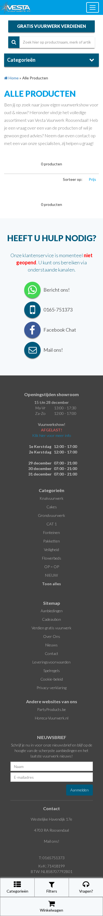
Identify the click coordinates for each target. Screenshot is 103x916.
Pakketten (51, 541)
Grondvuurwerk (51, 515)
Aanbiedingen (52, 610)
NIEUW (51, 575)
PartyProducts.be (51, 709)
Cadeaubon (51, 619)
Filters (51, 891)
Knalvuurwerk (51, 498)
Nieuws (51, 645)
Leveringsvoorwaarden (51, 662)
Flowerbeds (51, 558)
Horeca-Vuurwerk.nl (51, 718)
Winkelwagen (51, 910)
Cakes (51, 506)
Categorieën (17, 891)
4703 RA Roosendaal (51, 830)
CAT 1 (51, 524)
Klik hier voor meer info (51, 435)
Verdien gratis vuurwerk (51, 627)
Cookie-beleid (51, 679)
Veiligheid (51, 549)
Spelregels (51, 670)
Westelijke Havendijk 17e (51, 819)
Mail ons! (51, 841)
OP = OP (51, 566)
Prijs (92, 179)
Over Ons (51, 636)
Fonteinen (51, 532)
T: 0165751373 (52, 857)
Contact (51, 653)
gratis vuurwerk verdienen (51, 26)
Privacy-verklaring (51, 687)
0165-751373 (58, 310)
